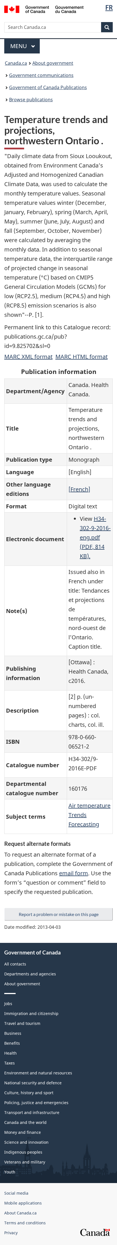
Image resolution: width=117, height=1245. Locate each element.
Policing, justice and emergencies (36, 1102)
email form (73, 873)
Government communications (41, 75)
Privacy (11, 1232)
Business (12, 1033)
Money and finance (22, 1132)
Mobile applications (23, 1203)
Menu (19, 46)
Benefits (12, 1043)
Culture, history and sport (28, 1092)
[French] (79, 489)
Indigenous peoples (23, 1152)
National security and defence (33, 1082)
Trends (77, 815)
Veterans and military (24, 1162)
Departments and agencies (30, 974)
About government (52, 63)
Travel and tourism (22, 1023)
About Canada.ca (20, 1213)
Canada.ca (16, 63)
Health (10, 1053)
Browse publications (31, 99)
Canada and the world (25, 1122)
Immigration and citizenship (31, 1013)
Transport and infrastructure (31, 1112)
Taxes (9, 1063)
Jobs (8, 1003)
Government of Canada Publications (48, 87)
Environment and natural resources (38, 1073)
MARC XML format (28, 356)
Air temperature (89, 805)
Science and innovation (26, 1142)
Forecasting (83, 824)
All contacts (15, 964)
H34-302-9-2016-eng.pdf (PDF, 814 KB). (95, 537)
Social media (16, 1193)
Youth (9, 1172)
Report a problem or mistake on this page (59, 914)
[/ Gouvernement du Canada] (43, 9)
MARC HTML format (81, 356)
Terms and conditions (25, 1222)
